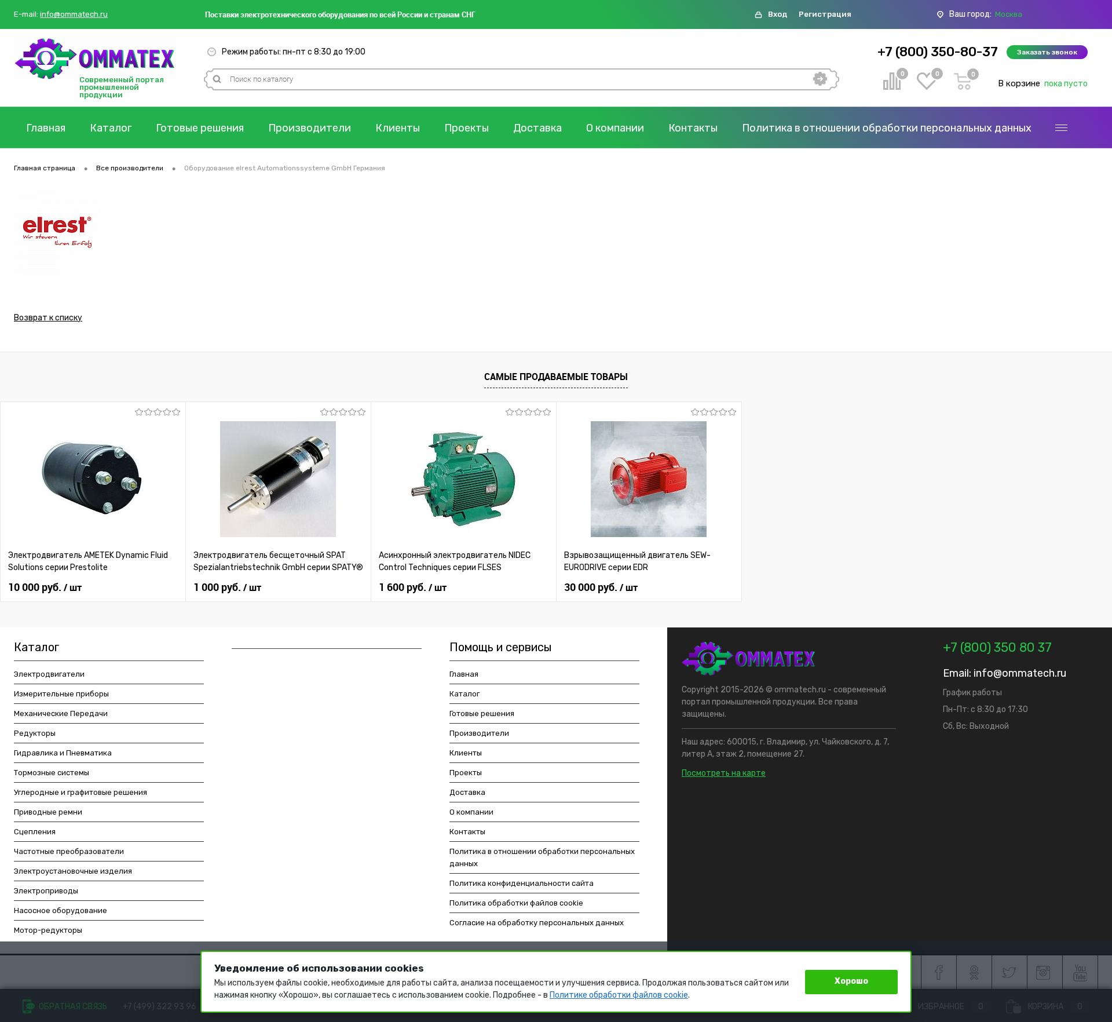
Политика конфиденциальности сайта (521, 883)
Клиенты (397, 128)
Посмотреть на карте (724, 773)
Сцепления (35, 831)
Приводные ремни (48, 812)
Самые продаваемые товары (556, 376)
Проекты (466, 128)
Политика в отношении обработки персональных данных (886, 128)
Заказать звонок (1047, 52)
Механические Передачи (61, 713)
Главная (45, 128)
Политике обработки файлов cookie (619, 995)
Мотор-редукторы (48, 930)
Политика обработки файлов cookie (516, 903)
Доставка (537, 128)
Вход (777, 14)
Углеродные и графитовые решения (80, 792)
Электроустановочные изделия (73, 871)
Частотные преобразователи (69, 851)
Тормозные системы (51, 772)
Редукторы (35, 733)
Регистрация (825, 14)
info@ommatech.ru (74, 14)
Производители (309, 128)
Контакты (693, 128)
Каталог (110, 128)
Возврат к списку (48, 318)
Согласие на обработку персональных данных (536, 922)
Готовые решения (200, 128)
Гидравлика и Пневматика (63, 753)
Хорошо (851, 981)
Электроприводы (46, 890)
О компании (615, 128)
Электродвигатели (49, 674)
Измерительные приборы (61, 693)
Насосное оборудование (60, 910)
